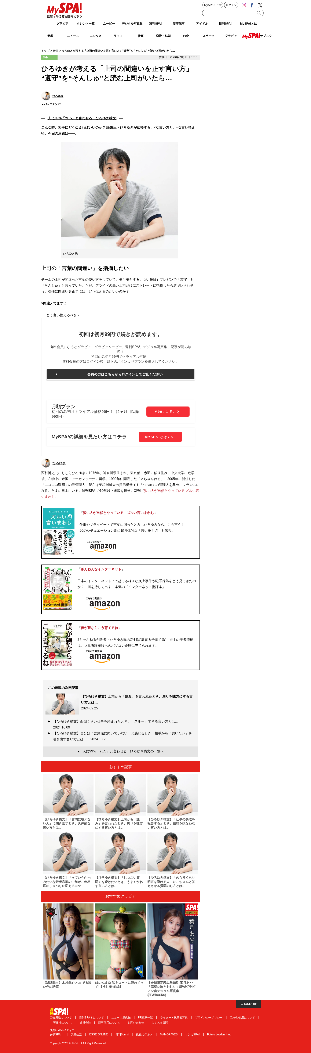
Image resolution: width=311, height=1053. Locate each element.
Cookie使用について (243, 1017)
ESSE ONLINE (99, 1034)
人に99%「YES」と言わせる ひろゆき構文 (82, 118)
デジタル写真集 (132, 23)
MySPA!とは (248, 23)
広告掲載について (61, 1017)
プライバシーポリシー (209, 1017)
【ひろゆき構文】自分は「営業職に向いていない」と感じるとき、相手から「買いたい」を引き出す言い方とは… (122, 736)
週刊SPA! (155, 23)
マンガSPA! (193, 1034)
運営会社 (86, 1022)
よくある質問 (159, 1022)
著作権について (63, 1022)
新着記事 (179, 23)
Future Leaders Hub (219, 1034)
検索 (259, 13)
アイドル (202, 23)
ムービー (109, 23)
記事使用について (109, 1022)
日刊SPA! (225, 23)
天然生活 (77, 1034)
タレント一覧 (86, 23)
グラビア (62, 23)
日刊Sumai (122, 1034)
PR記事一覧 (146, 1017)
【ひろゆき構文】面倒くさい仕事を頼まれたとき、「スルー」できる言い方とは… (117, 724)
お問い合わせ (136, 1022)
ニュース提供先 (121, 1017)
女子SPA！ (57, 1034)
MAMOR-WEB (169, 1034)
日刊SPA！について (92, 1017)
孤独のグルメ (144, 1034)
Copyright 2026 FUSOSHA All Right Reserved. (78, 1043)
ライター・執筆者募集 (174, 1017)
